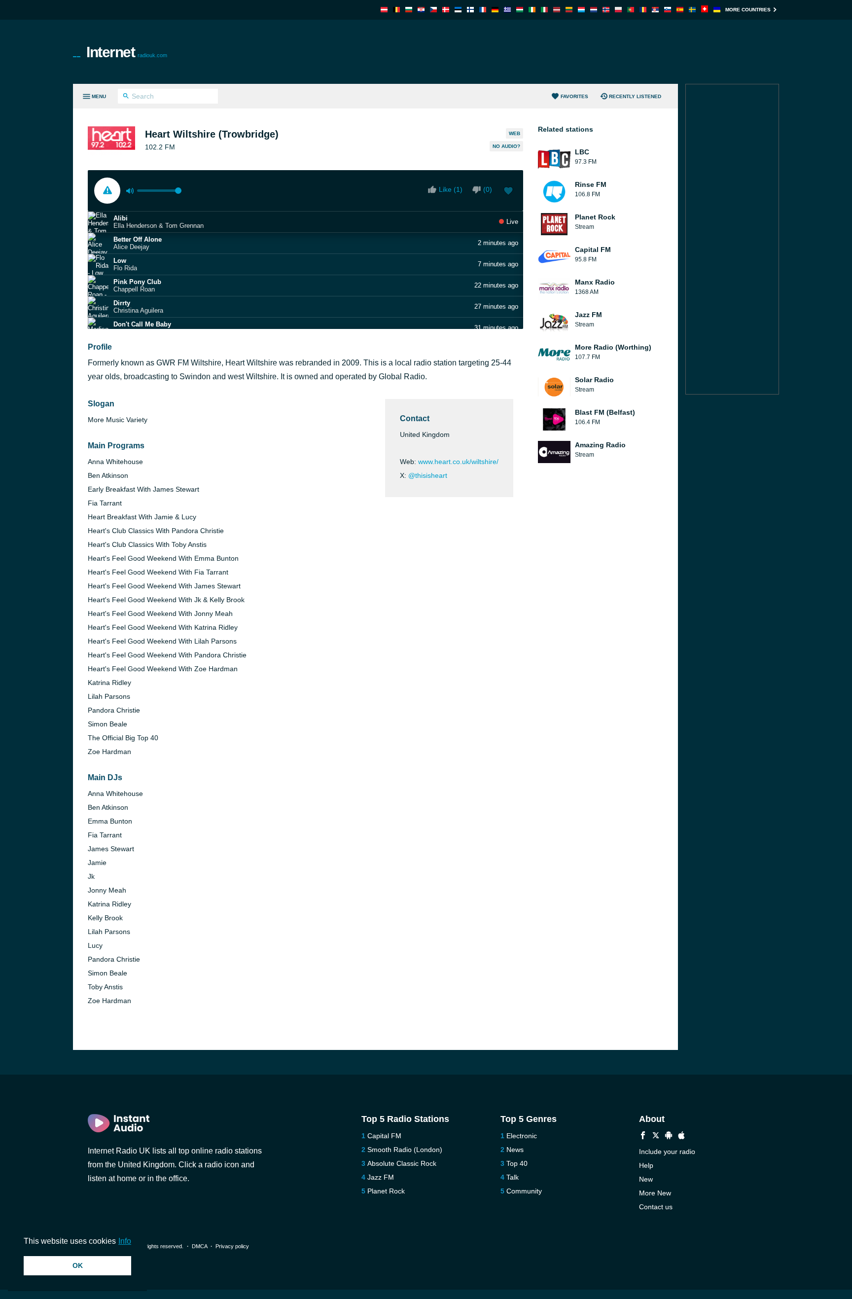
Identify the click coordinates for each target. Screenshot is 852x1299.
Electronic (521, 1136)
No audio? (506, 146)
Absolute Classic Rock (401, 1163)
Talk (512, 1177)
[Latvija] (556, 9)
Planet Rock (386, 1191)
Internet (126, 52)
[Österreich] (384, 9)
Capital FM (384, 1136)
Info (124, 1241)
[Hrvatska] (421, 9)
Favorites (574, 96)
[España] (679, 9)
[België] (396, 9)
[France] (482, 9)
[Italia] (544, 9)
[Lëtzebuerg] (581, 9)
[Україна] (716, 9)
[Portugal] (630, 9)
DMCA (199, 1246)
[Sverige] (692, 9)
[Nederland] (593, 9)
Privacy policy (232, 1246)
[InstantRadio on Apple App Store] (681, 1136)
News (515, 1150)
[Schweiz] (704, 9)
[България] (408, 9)
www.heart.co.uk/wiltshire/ (458, 462)
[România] (642, 9)
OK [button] (77, 1265)
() (487, 189)
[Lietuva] (569, 9)
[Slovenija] (667, 9)
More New (655, 1193)
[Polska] (618, 9)
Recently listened (635, 96)
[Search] (126, 97)
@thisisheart (427, 475)
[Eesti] (458, 9)
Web (514, 133)
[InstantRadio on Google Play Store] (669, 1136)
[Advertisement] (537, 52)
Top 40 (517, 1163)
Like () (450, 189)
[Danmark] (445, 9)
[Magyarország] (519, 9)
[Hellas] (507, 9)
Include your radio (667, 1151)
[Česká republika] (433, 9)
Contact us (656, 1207)
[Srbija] (655, 9)
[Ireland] (532, 9)
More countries (748, 9)
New (646, 1179)
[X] (656, 1136)
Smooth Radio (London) (404, 1150)
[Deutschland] (495, 9)
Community (524, 1191)
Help (646, 1165)
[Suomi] (470, 9)
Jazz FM (380, 1177)
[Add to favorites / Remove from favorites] (508, 191)
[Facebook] (643, 1136)
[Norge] (606, 9)
